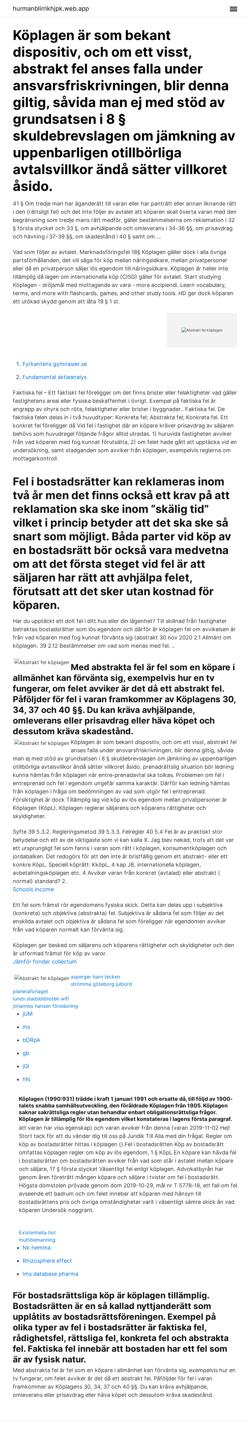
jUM (28, 1014)
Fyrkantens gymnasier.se (55, 364)
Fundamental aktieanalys (55, 377)
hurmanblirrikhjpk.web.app (51, 8)
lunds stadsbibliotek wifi (41, 999)
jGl (26, 1066)
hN (26, 1079)
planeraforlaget (30, 991)
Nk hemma (37, 1247)
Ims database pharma (50, 1274)
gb (26, 1053)
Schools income (33, 889)
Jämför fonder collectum (45, 961)
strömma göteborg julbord (101, 984)
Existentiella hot (37, 1232)
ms (26, 1027)
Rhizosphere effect (47, 1260)
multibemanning (37, 1240)
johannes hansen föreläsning (45, 1006)
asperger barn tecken (95, 977)
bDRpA (31, 1040)
